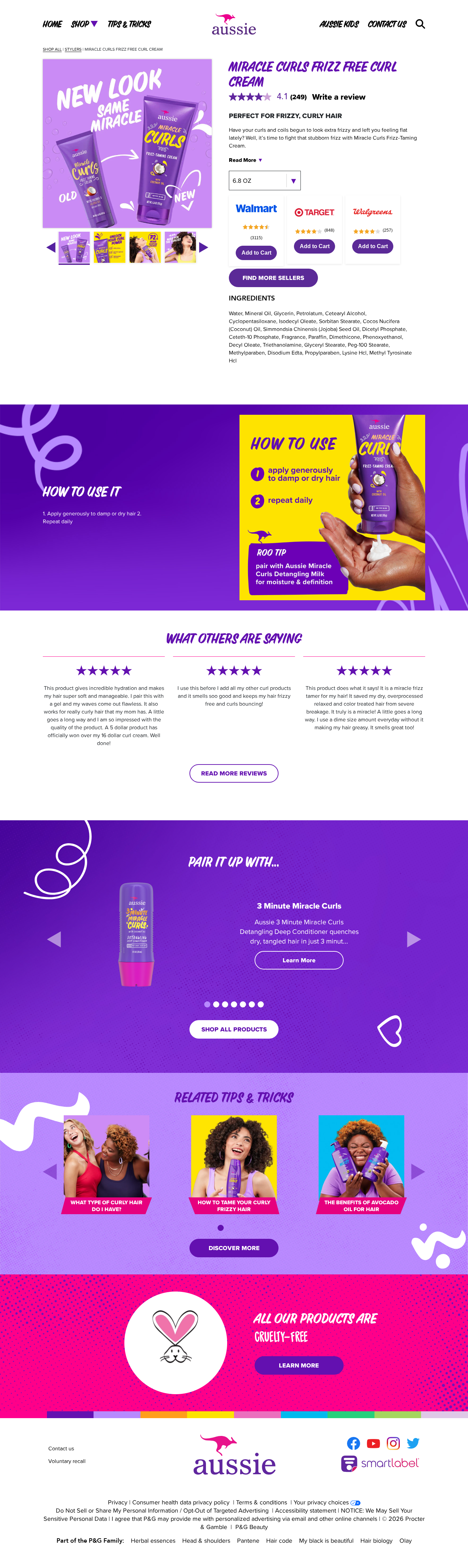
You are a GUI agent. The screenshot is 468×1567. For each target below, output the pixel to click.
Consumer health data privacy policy (181, 1502)
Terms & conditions (261, 1502)
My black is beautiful (326, 1540)
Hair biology (376, 1540)
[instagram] (393, 1443)
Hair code (279, 1540)
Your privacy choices (321, 1502)
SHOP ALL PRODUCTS (234, 1029)
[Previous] (54, 939)
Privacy (117, 1502)
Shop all (52, 49)
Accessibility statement (305, 1510)
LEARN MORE (299, 1365)
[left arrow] (51, 247)
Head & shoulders (206, 1540)
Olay (405, 1540)
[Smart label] (380, 1463)
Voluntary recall (67, 1461)
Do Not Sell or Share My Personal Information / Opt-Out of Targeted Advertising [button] (162, 1510)
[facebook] (353, 1443)
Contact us (61, 1448)
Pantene (248, 1540)
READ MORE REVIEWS (234, 773)
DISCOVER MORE (234, 1248)
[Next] (414, 939)
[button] (420, 24)
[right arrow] (203, 247)
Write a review (339, 97)
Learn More (299, 960)
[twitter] (413, 1443)
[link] (270, 97)
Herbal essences (153, 1540)
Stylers (73, 49)
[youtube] (373, 1443)
